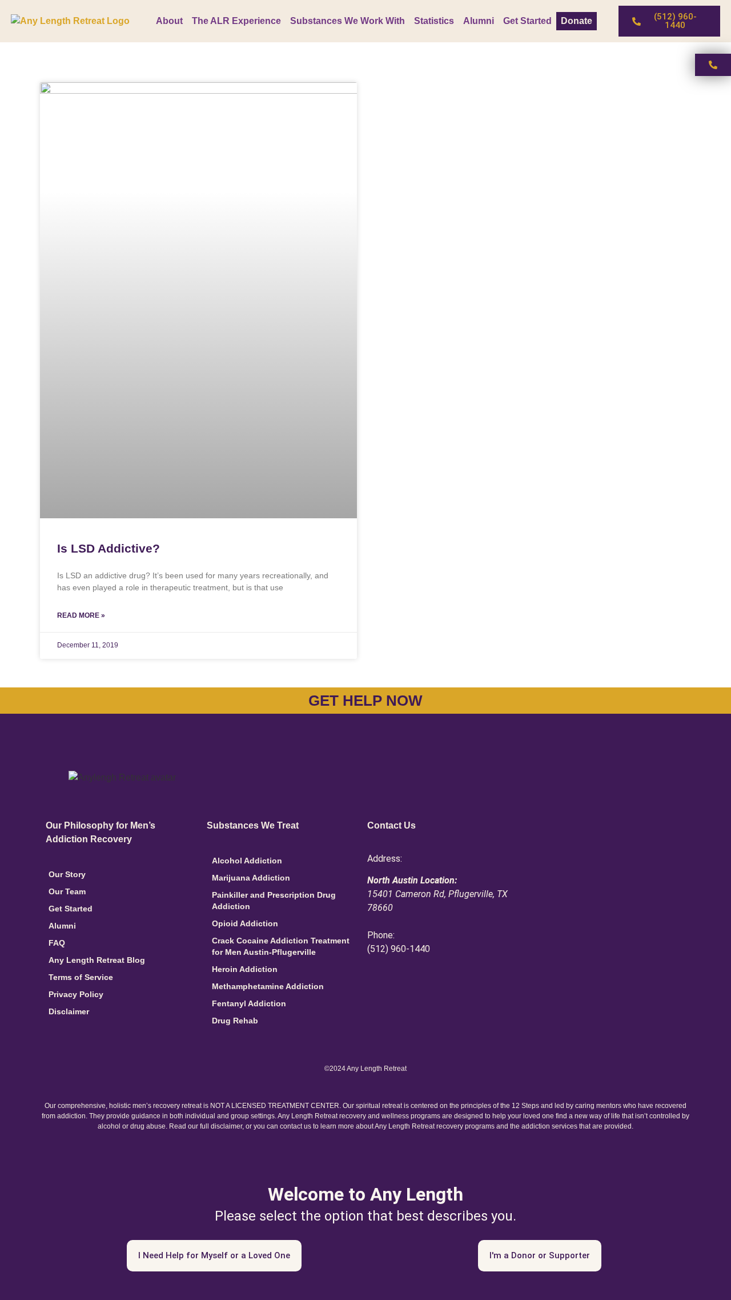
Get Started (527, 21)
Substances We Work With (347, 21)
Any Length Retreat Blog (97, 960)
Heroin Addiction (245, 969)
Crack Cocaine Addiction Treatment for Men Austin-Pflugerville (281, 946)
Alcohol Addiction (247, 860)
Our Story (67, 874)
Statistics (434, 21)
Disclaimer (69, 1011)
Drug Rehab (235, 1020)
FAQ (57, 942)
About (169, 21)
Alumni (478, 21)
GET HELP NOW (365, 700)
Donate (576, 21)
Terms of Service (81, 977)
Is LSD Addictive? (108, 548)
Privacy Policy (76, 994)
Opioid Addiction (245, 923)
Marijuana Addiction (251, 877)
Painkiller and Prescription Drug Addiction (274, 900)
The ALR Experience (236, 21)
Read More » (81, 615)
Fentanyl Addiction (249, 1003)
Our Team (67, 891)
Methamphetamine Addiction (268, 986)
